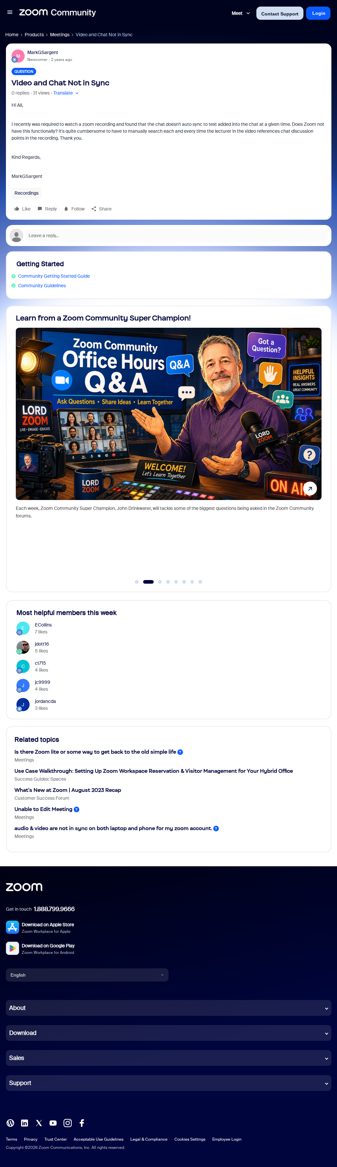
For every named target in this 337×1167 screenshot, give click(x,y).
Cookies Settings (189, 1139)
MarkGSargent (42, 52)
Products (34, 35)
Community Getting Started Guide (54, 276)
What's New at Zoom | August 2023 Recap (67, 790)
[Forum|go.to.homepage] (57, 13)
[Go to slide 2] (145, 582)
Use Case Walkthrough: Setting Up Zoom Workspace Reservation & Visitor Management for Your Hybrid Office (153, 771)
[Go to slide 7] (192, 582)
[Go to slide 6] (184, 582)
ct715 (40, 663)
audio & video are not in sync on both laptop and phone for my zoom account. (113, 828)
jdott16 (42, 644)
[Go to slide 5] (176, 582)
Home (11, 35)
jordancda (45, 701)
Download (23, 1033)
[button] (10, 13)
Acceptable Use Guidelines (98, 1139)
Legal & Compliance (149, 1139)
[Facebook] (81, 1122)
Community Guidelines (42, 286)
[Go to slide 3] (156, 582)
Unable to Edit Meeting (43, 809)
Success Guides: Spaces (40, 779)
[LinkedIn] (24, 1122)
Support (20, 1083)
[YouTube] (53, 1122)
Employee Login (227, 1139)
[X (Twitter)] (39, 1122)
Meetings (59, 35)
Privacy (31, 1139)
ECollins (43, 625)
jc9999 (42, 682)
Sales (16, 1058)
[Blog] (10, 1122)
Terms (11, 1139)
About (17, 1008)
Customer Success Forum (41, 798)
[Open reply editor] (168, 235)
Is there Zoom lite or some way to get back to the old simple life (95, 752)
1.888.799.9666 (54, 909)
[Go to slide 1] (137, 582)
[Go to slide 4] (168, 582)
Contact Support (279, 13)
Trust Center (55, 1139)
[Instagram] (67, 1122)
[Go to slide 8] (200, 582)
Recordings (26, 193)
